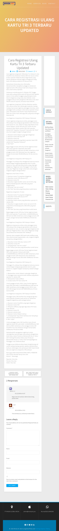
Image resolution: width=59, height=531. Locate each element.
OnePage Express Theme (42, 529)
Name (8, 448)
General (30, 71)
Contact (51, 3)
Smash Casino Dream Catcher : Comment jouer (49, 155)
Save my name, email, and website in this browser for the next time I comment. (21, 480)
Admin (13, 71)
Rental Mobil (49, 195)
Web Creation (49, 187)
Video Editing (49, 189)
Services (37, 3)
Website (8, 468)
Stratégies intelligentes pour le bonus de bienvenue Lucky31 (48, 137)
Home (29, 3)
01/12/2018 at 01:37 (20, 393)
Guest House (49, 197)
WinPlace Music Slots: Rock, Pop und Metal (49, 129)
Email (7, 458)
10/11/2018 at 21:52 (20, 410)
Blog (44, 3)
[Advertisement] (52, 80)
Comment (9, 428)
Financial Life (49, 199)
